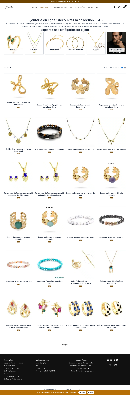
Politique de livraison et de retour (81, 371)
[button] (50, 7)
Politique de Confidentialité (80, 365)
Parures (7, 373)
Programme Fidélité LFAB (45, 371)
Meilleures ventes (42, 360)
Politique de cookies (81, 368)
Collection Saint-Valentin (13, 379)
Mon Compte (41, 363)
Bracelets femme (10, 365)
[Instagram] (111, 360)
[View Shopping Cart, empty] (124, 7)
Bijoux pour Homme (11, 376)
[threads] (117, 360)
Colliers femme (10, 371)
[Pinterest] (114, 360)
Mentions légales (80, 360)
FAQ (37, 365)
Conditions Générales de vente (81, 363)
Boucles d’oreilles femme (13, 363)
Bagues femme (9, 360)
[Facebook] (108, 360)
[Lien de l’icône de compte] (119, 7)
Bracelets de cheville (12, 368)
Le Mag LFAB (41, 368)
